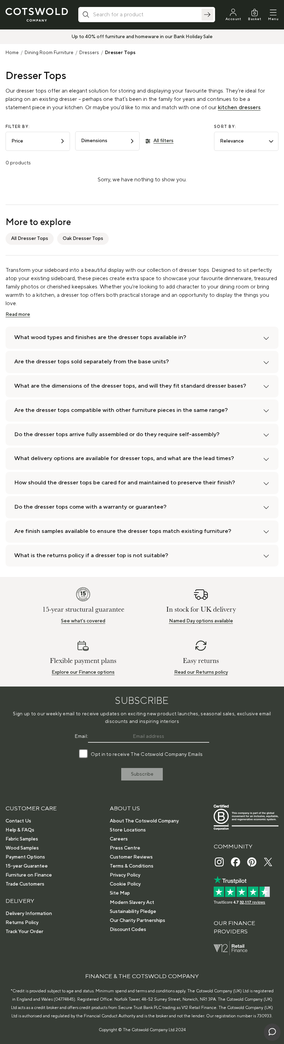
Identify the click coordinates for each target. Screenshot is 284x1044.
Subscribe (142, 774)
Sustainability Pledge (133, 911)
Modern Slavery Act (132, 902)
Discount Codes (128, 929)
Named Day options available (201, 621)
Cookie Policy (125, 884)
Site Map (120, 893)
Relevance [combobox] (232, 141)
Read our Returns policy (201, 672)
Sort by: (225, 126)
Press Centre (125, 848)
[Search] (207, 14)
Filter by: (18, 126)
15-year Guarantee (27, 866)
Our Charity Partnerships (137, 920)
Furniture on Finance (29, 875)
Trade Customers (25, 884)
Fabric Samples (22, 839)
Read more (18, 314)
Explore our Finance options (83, 672)
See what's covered (83, 621)
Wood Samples (22, 848)
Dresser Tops (120, 53)
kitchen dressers (239, 107)
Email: (81, 736)
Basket (254, 19)
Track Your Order (24, 931)
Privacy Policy (125, 875)
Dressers (89, 53)
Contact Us (18, 821)
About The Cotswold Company (144, 821)
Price (17, 141)
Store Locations (128, 830)
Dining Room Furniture (49, 53)
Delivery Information (29, 913)
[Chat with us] (272, 1032)
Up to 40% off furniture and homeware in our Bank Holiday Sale (142, 37)
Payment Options (25, 857)
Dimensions (94, 141)
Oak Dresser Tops (83, 238)
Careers (119, 839)
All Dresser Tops (29, 238)
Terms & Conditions (131, 866)
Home (12, 53)
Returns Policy (22, 922)
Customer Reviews (131, 857)
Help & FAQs (20, 830)
